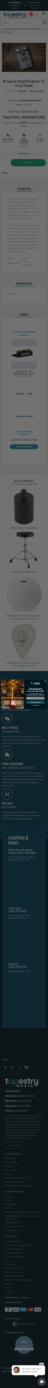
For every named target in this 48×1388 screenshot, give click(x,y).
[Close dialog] (45, 681)
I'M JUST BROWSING (35, 705)
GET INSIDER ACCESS (35, 702)
